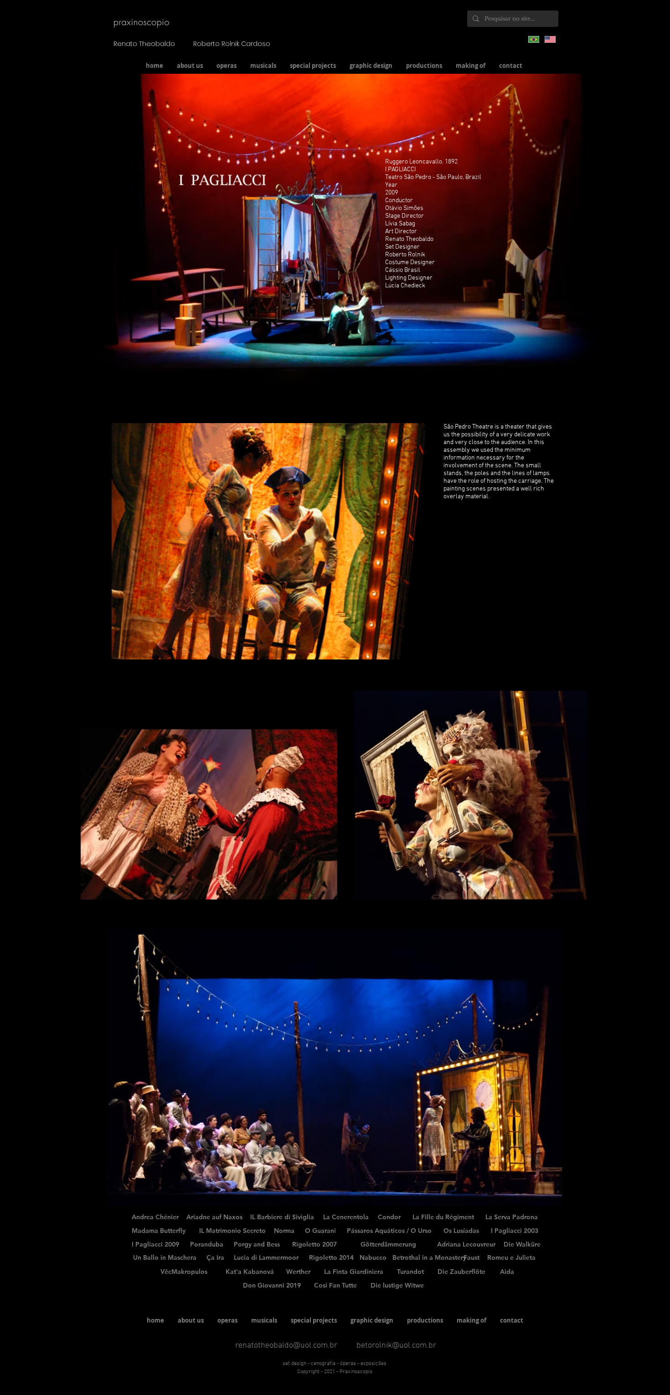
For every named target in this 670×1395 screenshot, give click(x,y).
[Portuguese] (534, 39)
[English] (550, 39)
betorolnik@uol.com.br (396, 1345)
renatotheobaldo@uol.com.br (286, 1345)
